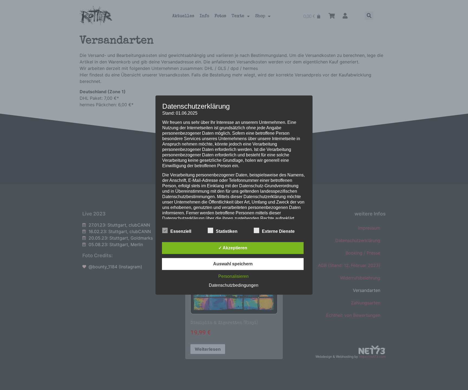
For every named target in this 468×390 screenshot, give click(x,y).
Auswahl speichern (233, 264)
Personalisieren (233, 276)
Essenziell (180, 231)
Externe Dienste (278, 231)
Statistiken (227, 231)
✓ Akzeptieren (232, 248)
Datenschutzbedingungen (233, 285)
